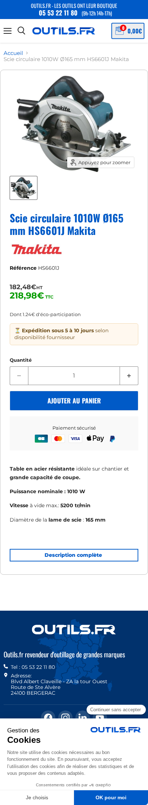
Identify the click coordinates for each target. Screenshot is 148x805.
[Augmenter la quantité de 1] (129, 375)
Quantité (21, 360)
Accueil (13, 53)
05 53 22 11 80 (58, 12)
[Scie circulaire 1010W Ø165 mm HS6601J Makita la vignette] (23, 187)
